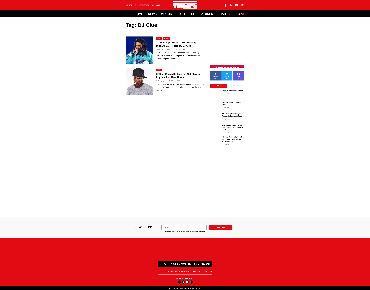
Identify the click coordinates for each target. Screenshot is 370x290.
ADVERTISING (131, 5)
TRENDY (235, 85)
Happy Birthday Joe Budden (232, 91)
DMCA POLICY (207, 272)
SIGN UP (220, 227)
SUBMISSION (156, 5)
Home (139, 14)
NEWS (159, 38)
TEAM (167, 272)
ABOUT (160, 272)
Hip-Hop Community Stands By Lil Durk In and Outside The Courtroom (232, 139)
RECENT (218, 85)
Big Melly (226, 144)
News (152, 14)
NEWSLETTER (144, 5)
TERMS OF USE (196, 272)
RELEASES (166, 38)
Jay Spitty (226, 119)
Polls (181, 14)
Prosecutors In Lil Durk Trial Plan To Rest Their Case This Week (232, 128)
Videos (166, 14)
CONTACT (174, 272)
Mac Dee (226, 93)
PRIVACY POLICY (184, 272)
